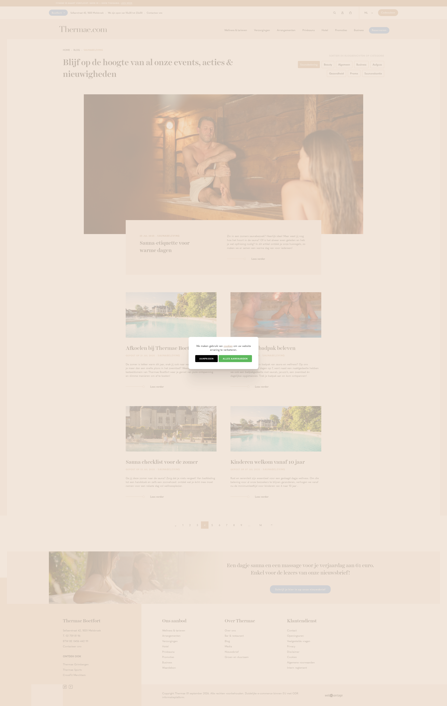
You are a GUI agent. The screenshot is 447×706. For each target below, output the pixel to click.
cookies (228, 346)
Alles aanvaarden (235, 358)
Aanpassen (206, 358)
